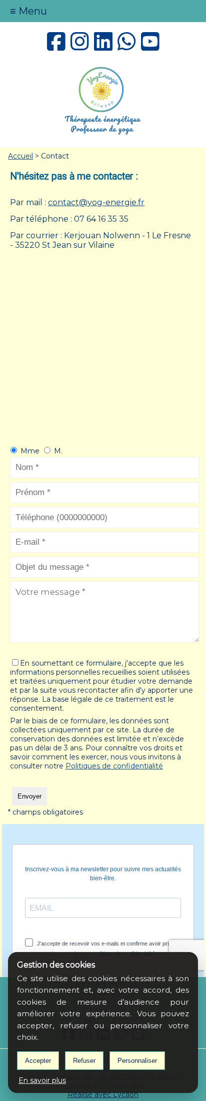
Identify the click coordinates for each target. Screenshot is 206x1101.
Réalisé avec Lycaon (103, 1094)
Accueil (20, 156)
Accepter (38, 1060)
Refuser (84, 1060)
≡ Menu (28, 11)
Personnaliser (137, 1060)
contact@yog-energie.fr (96, 202)
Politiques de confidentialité (114, 765)
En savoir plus (42, 1080)
